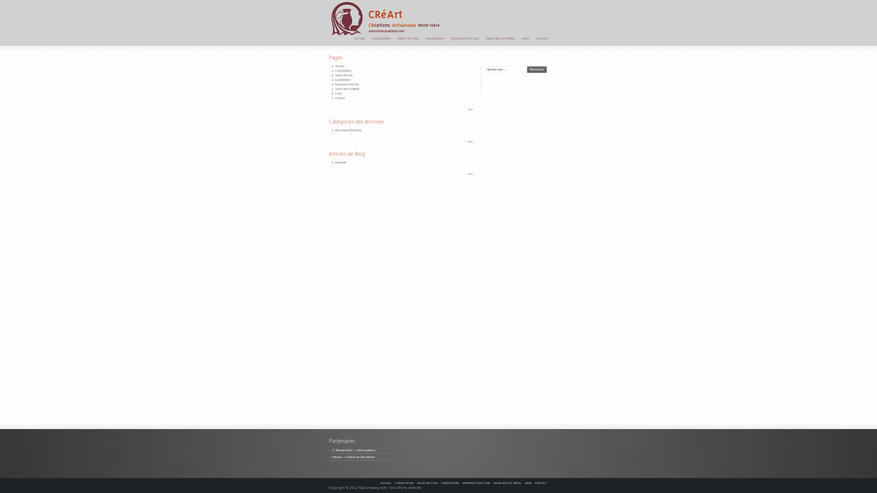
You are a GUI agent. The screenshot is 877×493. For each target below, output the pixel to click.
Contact (340, 98)
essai (338, 162)
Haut (470, 109)
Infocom (337, 457)
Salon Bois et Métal (347, 89)
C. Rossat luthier (342, 450)
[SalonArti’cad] (408, 39)
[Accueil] (359, 39)
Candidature (343, 79)
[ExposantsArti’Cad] (465, 39)
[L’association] (381, 39)
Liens (338, 93)
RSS (354, 130)
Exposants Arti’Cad (347, 84)
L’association (343, 70)
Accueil (339, 66)
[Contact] (542, 39)
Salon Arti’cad (343, 75)
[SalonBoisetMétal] (500, 39)
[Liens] (525, 39)
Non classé (342, 130)
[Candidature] (434, 39)
